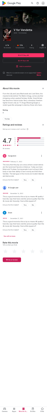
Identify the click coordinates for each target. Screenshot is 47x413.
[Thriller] (7, 119)
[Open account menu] (43, 3)
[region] (23, 46)
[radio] (5, 251)
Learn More (39, 74)
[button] (25, 180)
